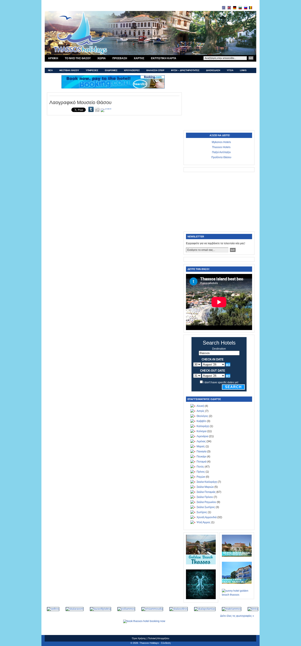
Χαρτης (139, 58)
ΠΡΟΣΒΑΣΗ (119, 58)
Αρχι (53, 58)
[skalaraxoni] (72, 608)
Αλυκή (200, 405)
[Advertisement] (219, 102)
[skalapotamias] (202, 608)
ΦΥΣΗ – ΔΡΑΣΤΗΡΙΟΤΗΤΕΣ (185, 70)
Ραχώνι (201, 476)
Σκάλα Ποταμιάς (206, 492)
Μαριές (201, 446)
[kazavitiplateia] (98, 608)
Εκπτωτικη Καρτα (163, 58)
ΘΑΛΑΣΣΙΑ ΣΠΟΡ (155, 70)
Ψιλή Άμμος (203, 522)
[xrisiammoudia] (150, 608)
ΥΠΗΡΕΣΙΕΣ (92, 70)
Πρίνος (201, 471)
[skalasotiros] (176, 608)
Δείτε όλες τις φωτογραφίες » (237, 615)
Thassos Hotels (221, 147)
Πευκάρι (201, 456)
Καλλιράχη (203, 426)
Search (233, 387)
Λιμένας (201, 441)
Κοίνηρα (201, 431)
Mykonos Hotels (221, 142)
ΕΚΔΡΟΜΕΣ (111, 70)
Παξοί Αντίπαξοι (221, 152)
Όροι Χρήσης (139, 638)
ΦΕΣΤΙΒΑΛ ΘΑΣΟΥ (69, 70)
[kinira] (250, 608)
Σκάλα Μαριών (205, 486)
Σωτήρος (202, 512)
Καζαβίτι (201, 421)
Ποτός (200, 466)
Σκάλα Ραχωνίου (206, 502)
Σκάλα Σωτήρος (206, 507)
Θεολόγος (202, 416)
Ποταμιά (201, 461)
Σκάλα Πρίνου (205, 497)
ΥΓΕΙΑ (230, 70)
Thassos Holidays (149, 643)
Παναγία (201, 451)
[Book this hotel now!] (113, 81)
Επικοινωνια (57, 64)
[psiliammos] (124, 608)
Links (243, 70)
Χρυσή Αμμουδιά (207, 517)
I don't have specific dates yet (220, 382)
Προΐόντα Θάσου (221, 157)
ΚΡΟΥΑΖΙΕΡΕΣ (132, 70)
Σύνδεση (166, 643)
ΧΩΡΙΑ (101, 58)
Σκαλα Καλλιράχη (207, 481)
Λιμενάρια (202, 436)
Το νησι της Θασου (78, 58)
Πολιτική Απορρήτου (158, 638)
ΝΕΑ (50, 70)
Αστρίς (200, 411)
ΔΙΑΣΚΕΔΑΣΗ (213, 70)
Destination (219, 348)
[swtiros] (50, 608)
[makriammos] (229, 608)
